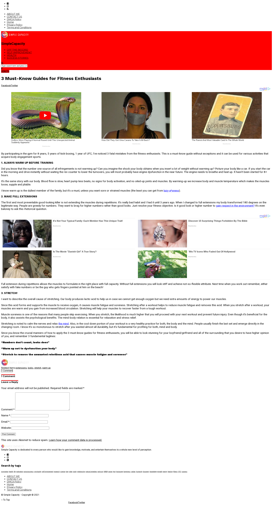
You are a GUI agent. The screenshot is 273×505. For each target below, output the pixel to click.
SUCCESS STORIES (17, 58)
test (114, 471)
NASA (106, 471)
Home (10, 22)
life (15, 471)
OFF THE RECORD (17, 50)
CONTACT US (14, 16)
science (62, 471)
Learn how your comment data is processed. (75, 440)
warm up (46, 368)
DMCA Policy (14, 19)
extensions (21, 368)
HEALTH (11, 55)
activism (100, 471)
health (11, 471)
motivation (19, 471)
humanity (139, 471)
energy (165, 471)
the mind (63, 323)
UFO (179, 471)
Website (6, 427)
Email (5, 421)
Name (5, 415)
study (75, 471)
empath (159, 471)
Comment (8, 409)
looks (30, 368)
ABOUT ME (13, 14)
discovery (146, 471)
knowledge (153, 471)
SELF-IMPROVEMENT (19, 52)
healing (170, 471)
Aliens (175, 471)
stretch (37, 368)
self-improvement (47, 471)
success (184, 471)
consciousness (29, 471)
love (67, 471)
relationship (81, 471)
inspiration (4, 471)
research (57, 471)
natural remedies (91, 471)
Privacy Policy (14, 24)
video (70, 471)
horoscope (119, 471)
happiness (127, 471)
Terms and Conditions (19, 27)
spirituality (37, 471)
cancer (110, 471)
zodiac (133, 471)
